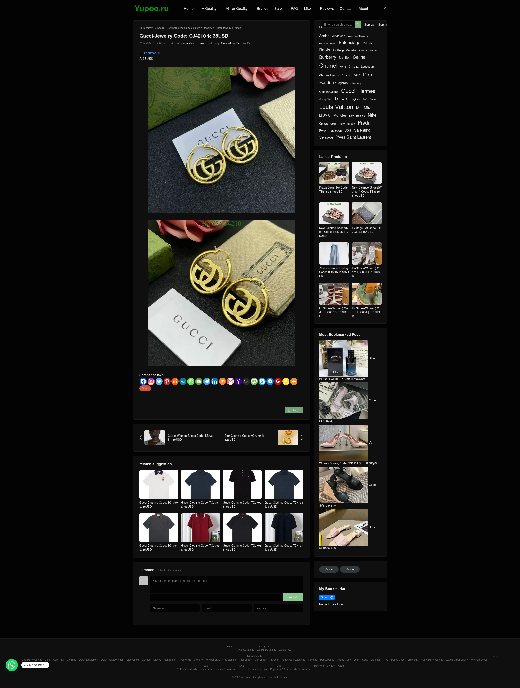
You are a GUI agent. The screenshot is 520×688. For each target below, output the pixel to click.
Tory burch (335, 130)
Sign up (369, 24)
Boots (324, 50)
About (363, 8)
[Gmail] (230, 381)
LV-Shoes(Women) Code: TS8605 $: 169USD (333, 312)
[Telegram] (206, 381)
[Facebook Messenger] (270, 381)
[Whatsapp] (190, 381)
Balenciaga (350, 42)
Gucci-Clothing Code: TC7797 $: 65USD (284, 547)
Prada (364, 122)
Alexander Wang (327, 43)
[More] (293, 381)
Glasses (146, 659)
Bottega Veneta (344, 50)
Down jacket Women (112, 659)
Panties (274, 659)
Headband (170, 659)
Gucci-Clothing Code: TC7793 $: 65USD (284, 504)
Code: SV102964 (348, 537)
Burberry (327, 57)
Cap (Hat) (58, 659)
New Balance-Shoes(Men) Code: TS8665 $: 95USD (334, 232)
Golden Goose (328, 91)
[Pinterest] (167, 381)
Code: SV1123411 (348, 495)
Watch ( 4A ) (285, 649)
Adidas (324, 35)
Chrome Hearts (329, 75)
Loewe (341, 98)
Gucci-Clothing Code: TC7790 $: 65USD (158, 504)
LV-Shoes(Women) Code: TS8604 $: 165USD (366, 312)
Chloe (343, 66)
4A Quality (208, 8)
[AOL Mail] (246, 381)
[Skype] (262, 381)
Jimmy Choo (325, 99)
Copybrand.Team (192, 43)
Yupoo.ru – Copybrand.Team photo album (264, 677)
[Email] (198, 381)
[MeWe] (182, 381)
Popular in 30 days (280, 669)
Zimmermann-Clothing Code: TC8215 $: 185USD (334, 272)
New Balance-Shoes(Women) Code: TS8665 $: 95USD (367, 191)
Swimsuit (375, 659)
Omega (323, 123)
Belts (47, 659)
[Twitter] (159, 381)
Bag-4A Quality (245, 649)
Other (333, 123)
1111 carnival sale (187, 669)
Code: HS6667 (348, 410)
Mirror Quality (237, 8)
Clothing (71, 659)
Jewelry (208, 27)
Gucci (145, 388)
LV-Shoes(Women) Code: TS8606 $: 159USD (366, 272)
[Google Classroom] (278, 381)
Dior (367, 74)
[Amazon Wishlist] (285, 381)
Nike (372, 115)
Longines (355, 99)
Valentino (362, 130)
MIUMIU (324, 115)
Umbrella (412, 659)
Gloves (157, 659)
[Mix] (222, 381)
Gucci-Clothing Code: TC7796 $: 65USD (242, 547)
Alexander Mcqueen (358, 36)
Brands (262, 8)
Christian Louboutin (361, 66)
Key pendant (213, 659)
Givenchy (356, 83)
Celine (359, 57)
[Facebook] (143, 381)
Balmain (368, 43)
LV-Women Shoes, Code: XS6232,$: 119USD (348, 452)
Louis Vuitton (336, 106)
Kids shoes (245, 659)
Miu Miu (363, 107)
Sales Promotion (226, 669)
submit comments (293, 598)
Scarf (356, 659)
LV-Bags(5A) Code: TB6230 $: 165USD (366, 230)
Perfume (312, 659)
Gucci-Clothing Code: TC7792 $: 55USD (242, 504)
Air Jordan (338, 36)
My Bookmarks (302, 669)
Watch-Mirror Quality (457, 659)
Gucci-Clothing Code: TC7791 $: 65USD (200, 504)
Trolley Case (398, 659)
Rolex (322, 130)
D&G (356, 75)
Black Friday (207, 669)
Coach (346, 75)
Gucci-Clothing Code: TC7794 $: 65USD (158, 547)
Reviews (327, 8)
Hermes (366, 91)
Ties (385, 659)
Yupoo (329, 569)
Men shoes (261, 659)
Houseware (185, 659)
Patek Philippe (347, 123)
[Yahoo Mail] (238, 381)
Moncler (339, 115)
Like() (294, 410)
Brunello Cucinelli (368, 50)
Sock (365, 659)
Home (189, 8)
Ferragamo (340, 83)
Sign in (382, 24)
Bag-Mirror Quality (32, 659)
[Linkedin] (214, 381)
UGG (347, 130)
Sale (278, 8)
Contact (346, 8)
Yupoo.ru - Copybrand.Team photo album (177, 27)
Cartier (344, 57)
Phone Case (344, 659)
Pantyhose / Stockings (293, 659)
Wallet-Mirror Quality (431, 659)
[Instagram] (151, 381)
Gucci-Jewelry (223, 27)
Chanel (328, 65)
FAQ (294, 8)
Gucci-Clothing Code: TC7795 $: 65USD (200, 547)
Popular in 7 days (257, 669)
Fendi (324, 82)
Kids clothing (229, 659)
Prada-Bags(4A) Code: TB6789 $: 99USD (333, 189)
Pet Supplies (327, 659)
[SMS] (254, 381)
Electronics (133, 659)
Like (307, 8)
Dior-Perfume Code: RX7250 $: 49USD (347, 368)
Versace (326, 137)
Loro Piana (369, 99)
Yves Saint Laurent (353, 137)
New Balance (357, 115)
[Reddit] (175, 381)
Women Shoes (479, 659)
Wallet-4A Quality (266, 649)
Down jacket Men (88, 659)
